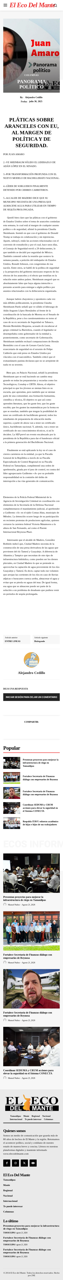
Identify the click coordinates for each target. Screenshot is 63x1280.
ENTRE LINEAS (12, 641)
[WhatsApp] (42, 730)
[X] (28, 730)
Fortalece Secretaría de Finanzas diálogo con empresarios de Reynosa (27, 1239)
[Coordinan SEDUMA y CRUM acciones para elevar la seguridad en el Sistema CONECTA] (11, 808)
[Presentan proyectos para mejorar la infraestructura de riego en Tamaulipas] (11, 763)
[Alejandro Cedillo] (31, 660)
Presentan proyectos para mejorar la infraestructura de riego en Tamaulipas (40, 763)
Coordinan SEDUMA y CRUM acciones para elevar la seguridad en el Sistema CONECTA (40, 808)
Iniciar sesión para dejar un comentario (31, 697)
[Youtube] (33, 1163)
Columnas (31, 75)
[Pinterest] (35, 730)
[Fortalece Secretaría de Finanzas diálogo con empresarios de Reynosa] (11, 778)
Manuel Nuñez (14, 904)
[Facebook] (20, 730)
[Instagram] (15, 1163)
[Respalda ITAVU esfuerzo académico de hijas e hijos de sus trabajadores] (11, 823)
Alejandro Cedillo (33, 97)
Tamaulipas (9, 1233)
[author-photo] (5, 904)
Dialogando (39, 641)
